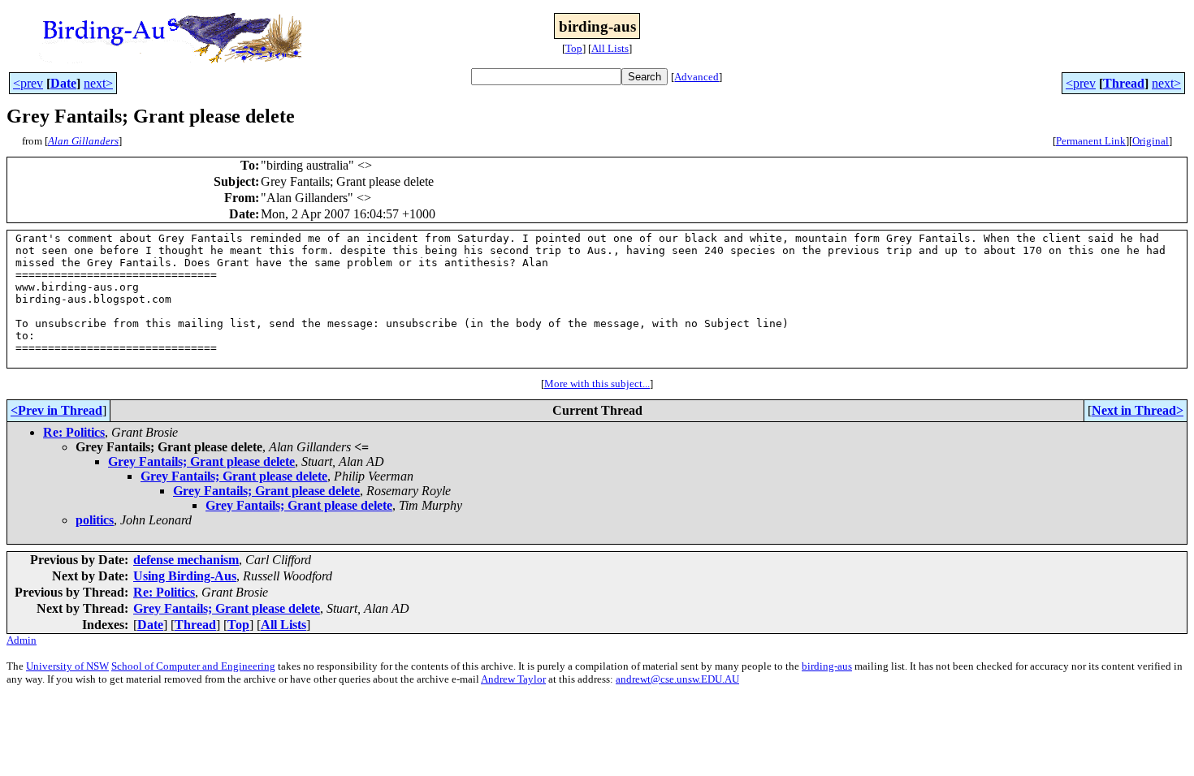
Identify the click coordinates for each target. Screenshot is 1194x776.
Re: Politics (74, 432)
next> (98, 83)
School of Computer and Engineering (193, 666)
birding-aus (827, 666)
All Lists (610, 48)
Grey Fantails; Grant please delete (201, 461)
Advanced (696, 77)
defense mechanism (186, 560)
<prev (28, 83)
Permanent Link (1091, 141)
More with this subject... (597, 383)
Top (573, 48)
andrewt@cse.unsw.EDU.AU (677, 679)
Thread (1123, 83)
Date (63, 83)
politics (95, 520)
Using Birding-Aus (184, 576)
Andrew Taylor (513, 679)
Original (1150, 141)
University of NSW (67, 666)
